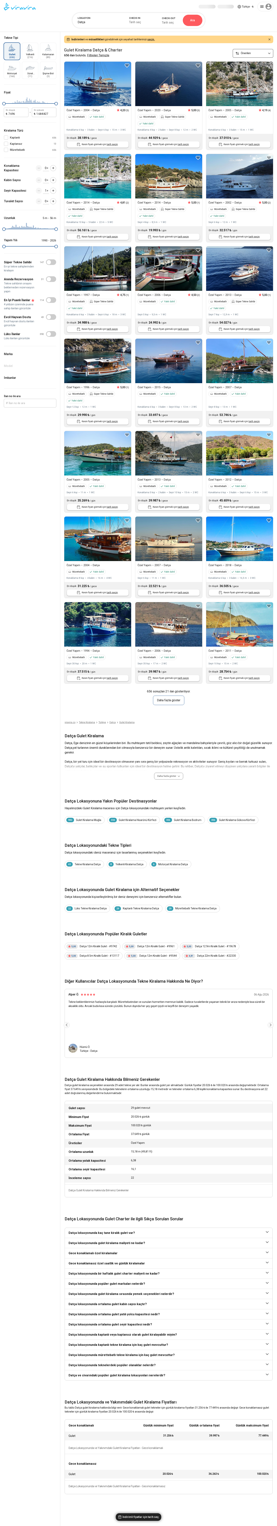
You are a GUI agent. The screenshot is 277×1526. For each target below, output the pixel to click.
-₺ (248, 6)
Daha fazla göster (168, 700)
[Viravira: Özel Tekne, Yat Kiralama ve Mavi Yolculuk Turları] (20, 6)
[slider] (4, 103)
